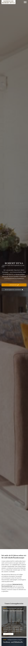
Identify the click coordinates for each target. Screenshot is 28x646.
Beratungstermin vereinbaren (13, 289)
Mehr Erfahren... (8, 634)
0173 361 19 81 (13, 285)
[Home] (8, 2)
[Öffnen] (25, 2)
